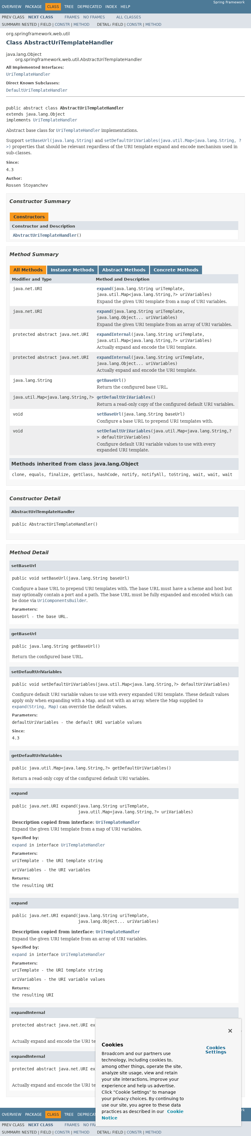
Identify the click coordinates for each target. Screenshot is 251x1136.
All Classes (128, 17)
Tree (69, 7)
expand (104, 288)
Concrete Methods (176, 269)
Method (81, 24)
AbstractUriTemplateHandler (45, 235)
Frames (72, 17)
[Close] (230, 1031)
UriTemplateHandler (28, 74)
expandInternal (114, 334)
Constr (62, 24)
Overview (11, 7)
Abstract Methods (123, 269)
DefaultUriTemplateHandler (36, 90)
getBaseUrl (109, 380)
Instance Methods (72, 269)
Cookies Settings (215, 1049)
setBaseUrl (109, 414)
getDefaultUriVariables (124, 397)
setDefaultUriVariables (124, 430)
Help (125, 7)
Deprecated (89, 7)
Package (33, 7)
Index (111, 7)
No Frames (94, 17)
